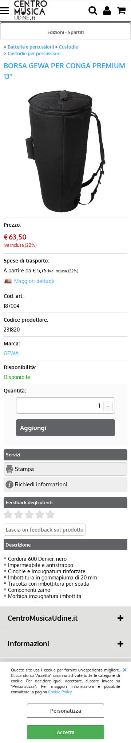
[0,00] (122, 10)
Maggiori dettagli (34, 281)
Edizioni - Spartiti (65, 32)
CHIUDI (124, 669)
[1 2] (65, 406)
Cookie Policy (59, 691)
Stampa (24, 468)
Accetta (66, 732)
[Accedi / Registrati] (108, 10)
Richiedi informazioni (41, 484)
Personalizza (65, 711)
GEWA (11, 353)
